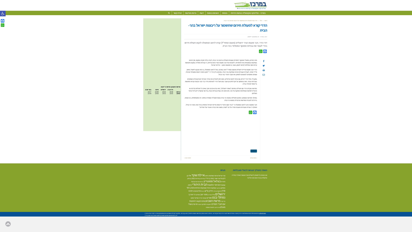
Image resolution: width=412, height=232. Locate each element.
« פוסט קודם (253, 158)
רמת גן (204, 204)
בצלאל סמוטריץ (212, 181)
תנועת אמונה (210, 207)
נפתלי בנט (218, 197)
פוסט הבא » (187, 158)
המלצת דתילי (211, 188)
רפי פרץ (195, 204)
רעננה (200, 204)
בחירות (202, 178)
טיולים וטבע (197, 191)
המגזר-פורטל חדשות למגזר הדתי (229, 213)
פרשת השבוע (212, 200)
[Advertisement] (220, 131)
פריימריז (223, 201)
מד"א (213, 194)
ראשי (265, 20)
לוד (176, 215)
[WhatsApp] (2, 25)
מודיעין (209, 194)
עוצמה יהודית (202, 198)
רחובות (209, 204)
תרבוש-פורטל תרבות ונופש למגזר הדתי (249, 213)
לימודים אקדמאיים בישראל (168, 215)
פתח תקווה (200, 201)
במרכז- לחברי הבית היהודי (152, 213)
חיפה (203, 191)
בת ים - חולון (181, 213)
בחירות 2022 (196, 178)
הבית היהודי (199, 184)
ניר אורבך (191, 194)
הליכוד (218, 188)
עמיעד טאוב (195, 198)
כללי (261, 20)
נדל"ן (146, 215)
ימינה (190, 191)
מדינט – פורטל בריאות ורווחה (209, 213)
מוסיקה (198, 194)
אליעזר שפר (219, 178)
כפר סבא (150, 215)
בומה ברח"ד (209, 178)
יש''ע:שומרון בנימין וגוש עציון (166, 213)
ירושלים (253, 151)
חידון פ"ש (209, 191)
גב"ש (175, 213)
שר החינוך (217, 207)
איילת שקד (198, 175)
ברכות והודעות (199, 181)
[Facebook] (2, 21)
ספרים (209, 198)
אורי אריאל (221, 176)
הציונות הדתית (200, 188)
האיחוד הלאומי (214, 185)
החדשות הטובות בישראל (195, 213)
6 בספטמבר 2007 (253, 36)
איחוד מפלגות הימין (211, 176)
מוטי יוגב (203, 194)
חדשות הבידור (217, 191)
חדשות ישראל (157, 215)
